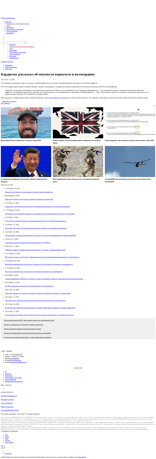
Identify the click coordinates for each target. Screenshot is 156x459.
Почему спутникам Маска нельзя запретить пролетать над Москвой (27, 333)
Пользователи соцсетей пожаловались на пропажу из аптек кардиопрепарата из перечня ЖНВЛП (40, 235)
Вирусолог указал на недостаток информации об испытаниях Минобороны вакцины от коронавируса (42, 257)
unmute (7, 440)
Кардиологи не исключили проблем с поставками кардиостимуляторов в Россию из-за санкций (39, 214)
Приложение (14, 58)
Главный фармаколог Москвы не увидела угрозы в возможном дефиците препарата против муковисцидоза (44, 279)
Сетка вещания (11, 31)
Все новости (5, 103)
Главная (4, 62)
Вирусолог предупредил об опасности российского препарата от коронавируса (34, 272)
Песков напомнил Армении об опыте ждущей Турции (22, 329)
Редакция (9, 33)
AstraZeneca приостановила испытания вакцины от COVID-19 (28, 243)
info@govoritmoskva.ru (19, 362)
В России (8, 69)
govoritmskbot (14, 358)
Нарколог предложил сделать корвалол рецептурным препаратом (29, 192)
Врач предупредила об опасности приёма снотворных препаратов (29, 199)
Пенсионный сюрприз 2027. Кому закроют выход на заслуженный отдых (29, 320)
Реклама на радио (7, 399)
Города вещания (7, 403)
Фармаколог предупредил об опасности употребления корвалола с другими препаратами (37, 206)
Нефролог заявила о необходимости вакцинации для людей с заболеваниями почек (35, 250)
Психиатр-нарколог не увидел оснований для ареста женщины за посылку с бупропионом (38, 293)
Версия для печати (9, 101)
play (6, 435)
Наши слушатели (7, 407)
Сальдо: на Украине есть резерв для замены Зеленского (23, 324)
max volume (9, 442)
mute (6, 439)
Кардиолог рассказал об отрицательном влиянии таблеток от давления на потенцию (35, 228)
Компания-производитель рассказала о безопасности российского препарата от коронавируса (39, 264)
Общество (8, 65)
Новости (8, 22)
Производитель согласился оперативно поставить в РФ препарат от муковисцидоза (35, 300)
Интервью (10, 27)
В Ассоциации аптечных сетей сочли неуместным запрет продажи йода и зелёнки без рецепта (39, 315)
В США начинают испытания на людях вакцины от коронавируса (29, 286)
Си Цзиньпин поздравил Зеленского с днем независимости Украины (27, 337)
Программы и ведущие (14, 29)
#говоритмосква (11, 67)
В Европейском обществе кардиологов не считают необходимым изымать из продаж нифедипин (40, 308)
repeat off (8, 453)
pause (7, 437)
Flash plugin (82, 457)
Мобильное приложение (14, 381)
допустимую (54, 98)
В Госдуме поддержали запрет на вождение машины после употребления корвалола (35, 221)
